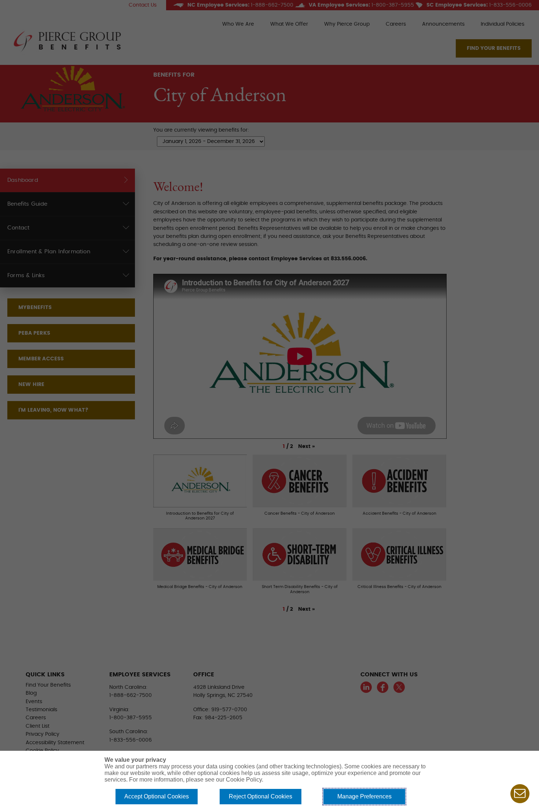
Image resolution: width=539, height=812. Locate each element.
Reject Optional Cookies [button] (260, 796)
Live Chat (520, 793)
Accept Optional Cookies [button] (156, 796)
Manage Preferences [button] (364, 796)
